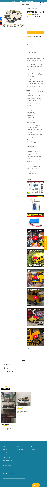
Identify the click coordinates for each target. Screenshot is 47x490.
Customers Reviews (7, 460)
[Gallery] (13, 17)
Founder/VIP (20, 452)
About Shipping (6, 454)
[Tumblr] (1, 23)
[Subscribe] (23, 477)
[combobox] (42, 3)
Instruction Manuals (7, 462)
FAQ (4, 446)
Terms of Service (6, 457)
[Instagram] (1, 21)
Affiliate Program (20, 446)
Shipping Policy (29, 19)
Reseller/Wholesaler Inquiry (7, 466)
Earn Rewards (20, 449)
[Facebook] (1, 18)
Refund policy (6, 452)
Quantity (28, 22)
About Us (33, 446)
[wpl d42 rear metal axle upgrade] (35, 193)
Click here (34, 54)
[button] (3, 4)
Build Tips (5, 449)
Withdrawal (5, 469)
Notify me (35, 32)
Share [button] (29, 348)
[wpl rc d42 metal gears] (35, 211)
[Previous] (4, 15)
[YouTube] (1, 25)
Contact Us (33, 449)
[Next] (22, 15)
